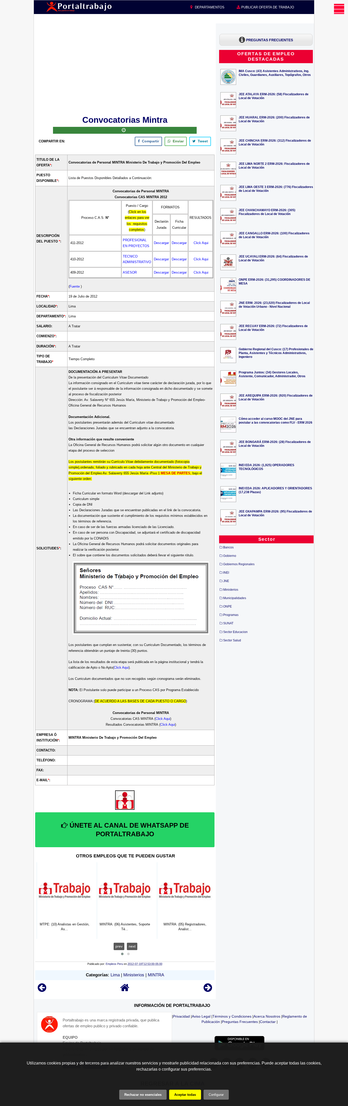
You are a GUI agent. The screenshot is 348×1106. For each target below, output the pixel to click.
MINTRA (156, 975)
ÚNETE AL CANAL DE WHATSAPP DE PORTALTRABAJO (128, 829)
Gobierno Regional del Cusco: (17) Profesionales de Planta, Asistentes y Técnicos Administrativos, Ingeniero (276, 352)
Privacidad (181, 1016)
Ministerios (133, 975)
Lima (115, 975)
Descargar (161, 243)
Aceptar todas (185, 1095)
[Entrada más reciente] (42, 990)
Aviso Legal (201, 1016)
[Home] (124, 990)
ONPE (227, 606)
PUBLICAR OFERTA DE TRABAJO (267, 7)
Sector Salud (232, 640)
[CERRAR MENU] (339, 9)
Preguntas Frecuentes (240, 1022)
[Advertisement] (125, 68)
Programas (230, 615)
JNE (226, 581)
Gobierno (229, 556)
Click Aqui (201, 243)
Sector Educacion (235, 632)
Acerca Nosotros (266, 1016)
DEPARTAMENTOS (209, 7)
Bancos (228, 547)
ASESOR (130, 272)
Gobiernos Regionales (239, 564)
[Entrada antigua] (208, 990)
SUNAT (228, 623)
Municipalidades (234, 598)
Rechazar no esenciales (143, 1095)
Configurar (216, 1095)
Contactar (268, 1022)
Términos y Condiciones (231, 1016)
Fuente (75, 286)
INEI (226, 572)
